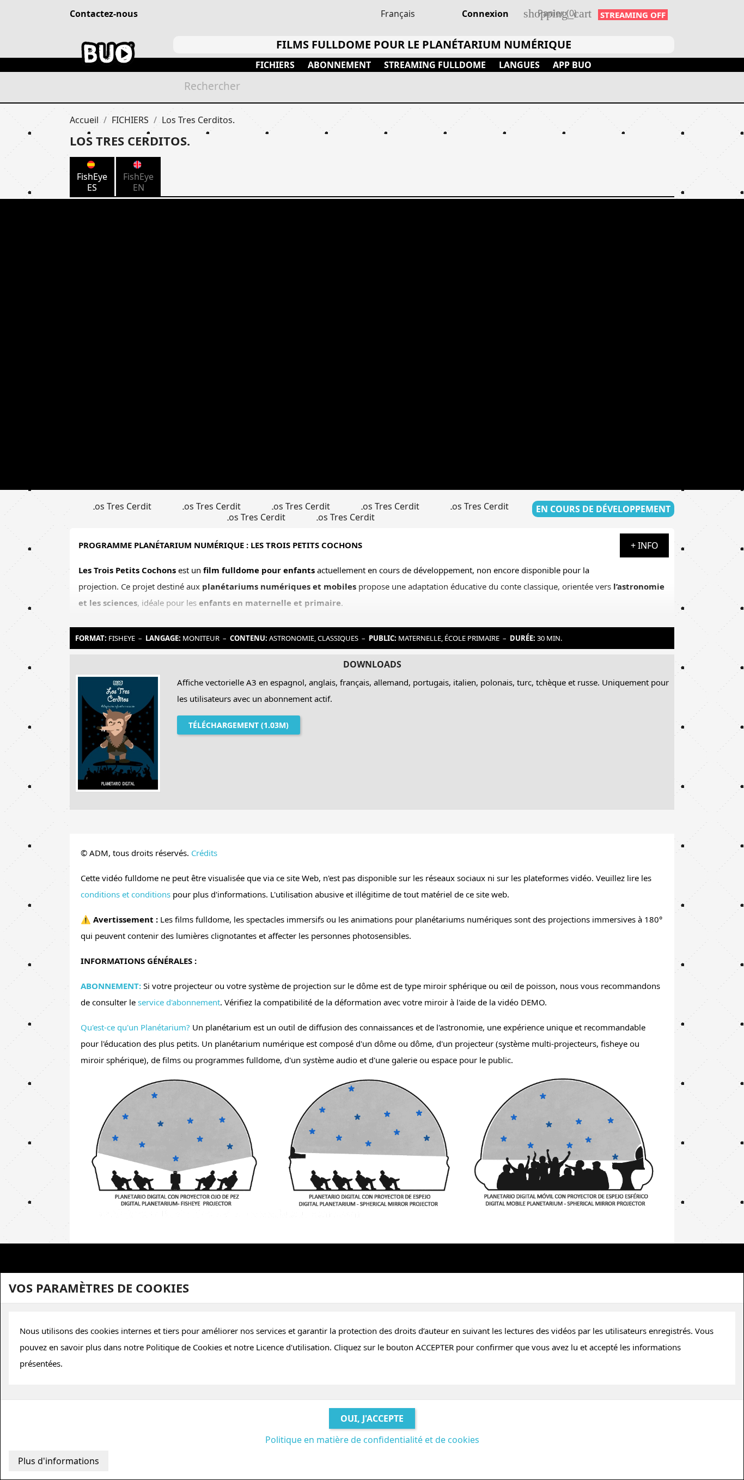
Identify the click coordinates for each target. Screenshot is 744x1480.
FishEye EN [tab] (138, 182)
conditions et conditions (125, 894)
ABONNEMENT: (111, 985)
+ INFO (644, 545)
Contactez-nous (104, 14)
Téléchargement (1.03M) (238, 725)
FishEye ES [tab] (92, 182)
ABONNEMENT (339, 65)
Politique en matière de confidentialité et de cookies (372, 1439)
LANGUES (519, 65)
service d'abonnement (179, 1002)
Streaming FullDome (435, 65)
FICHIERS (275, 65)
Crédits (204, 852)
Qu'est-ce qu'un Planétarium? (135, 1027)
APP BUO (572, 65)
